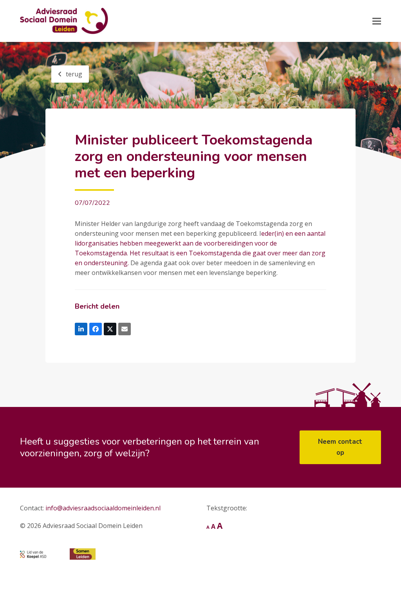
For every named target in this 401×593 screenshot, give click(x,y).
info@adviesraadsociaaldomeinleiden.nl (103, 508)
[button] (376, 21)
